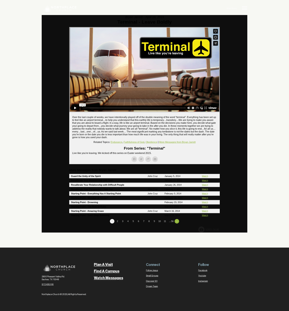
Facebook (202, 271)
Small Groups (152, 276)
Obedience (151, 142)
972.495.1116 (48, 284)
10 (159, 221)
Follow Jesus (152, 271)
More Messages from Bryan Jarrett (177, 142)
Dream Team (152, 286)
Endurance (116, 142)
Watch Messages (108, 278)
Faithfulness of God (134, 142)
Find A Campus (106, 271)
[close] (244, 8)
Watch (205, 176)
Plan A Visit (103, 264)
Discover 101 (151, 281)
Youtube (202, 276)
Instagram (203, 281)
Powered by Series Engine (208, 230)
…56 (171, 221)
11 (165, 221)
